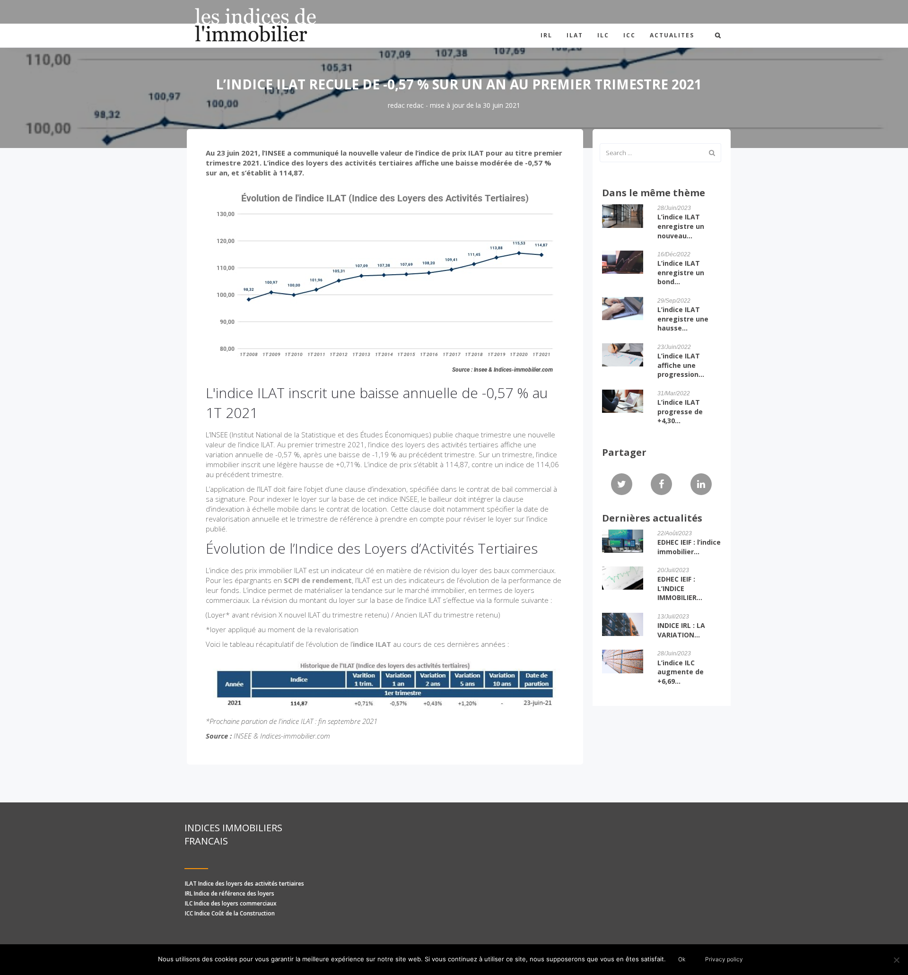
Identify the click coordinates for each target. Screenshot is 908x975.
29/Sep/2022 (673, 300)
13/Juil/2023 (673, 616)
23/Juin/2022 (674, 347)
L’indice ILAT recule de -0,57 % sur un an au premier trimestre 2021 (459, 84)
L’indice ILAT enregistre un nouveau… (680, 226)
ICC (629, 35)
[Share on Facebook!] (661, 484)
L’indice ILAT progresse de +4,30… (680, 411)
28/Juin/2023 (674, 208)
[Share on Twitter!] (621, 484)
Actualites (672, 35)
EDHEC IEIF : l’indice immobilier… (689, 547)
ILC (603, 35)
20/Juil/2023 (673, 570)
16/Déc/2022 (673, 254)
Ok (681, 959)
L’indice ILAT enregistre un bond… (680, 272)
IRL (546, 35)
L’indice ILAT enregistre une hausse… (682, 318)
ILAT (575, 35)
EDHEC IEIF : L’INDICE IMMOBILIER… (679, 588)
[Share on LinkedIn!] (701, 484)
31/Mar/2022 (673, 393)
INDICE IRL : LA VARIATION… (681, 630)
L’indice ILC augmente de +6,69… (680, 672)
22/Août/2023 (674, 533)
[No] (896, 960)
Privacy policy (724, 959)
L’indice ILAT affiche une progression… (680, 365)
